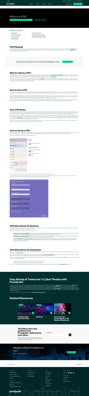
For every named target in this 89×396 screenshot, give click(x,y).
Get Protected (71, 352)
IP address (72, 48)
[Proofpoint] (11, 4)
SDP (64, 257)
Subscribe (70, 335)
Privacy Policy (45, 391)
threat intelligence (57, 288)
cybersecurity (58, 285)
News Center (47, 381)
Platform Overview (13, 372)
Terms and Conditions (37, 391)
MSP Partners (12, 384)
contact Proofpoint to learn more (39, 292)
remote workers (19, 252)
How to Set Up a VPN (36, 33)
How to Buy (47, 376)
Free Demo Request (66, 381)
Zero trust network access (49, 254)
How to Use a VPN (15, 36)
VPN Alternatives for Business (38, 34)
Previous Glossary (11, 364)
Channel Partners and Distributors (15, 382)
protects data (19, 117)
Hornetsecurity (48, 385)
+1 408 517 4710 (65, 375)
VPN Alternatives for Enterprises (39, 36)
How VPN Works (14, 38)
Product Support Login (31, 372)
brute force (53, 77)
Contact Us (65, 379)
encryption (42, 78)
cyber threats (74, 285)
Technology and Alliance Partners (15, 386)
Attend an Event (66, 377)
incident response (62, 264)
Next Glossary (79, 364)
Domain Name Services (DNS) (57, 74)
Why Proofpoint (48, 374)
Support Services (30, 374)
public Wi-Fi (72, 49)
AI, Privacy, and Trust (48, 383)
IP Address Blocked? (31, 376)
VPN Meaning (14, 33)
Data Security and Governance (15, 376)
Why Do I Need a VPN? (16, 34)
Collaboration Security (13, 374)
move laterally (56, 286)
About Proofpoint (48, 372)
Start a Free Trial (67, 61)
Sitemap (50, 391)
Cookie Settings (55, 391)
